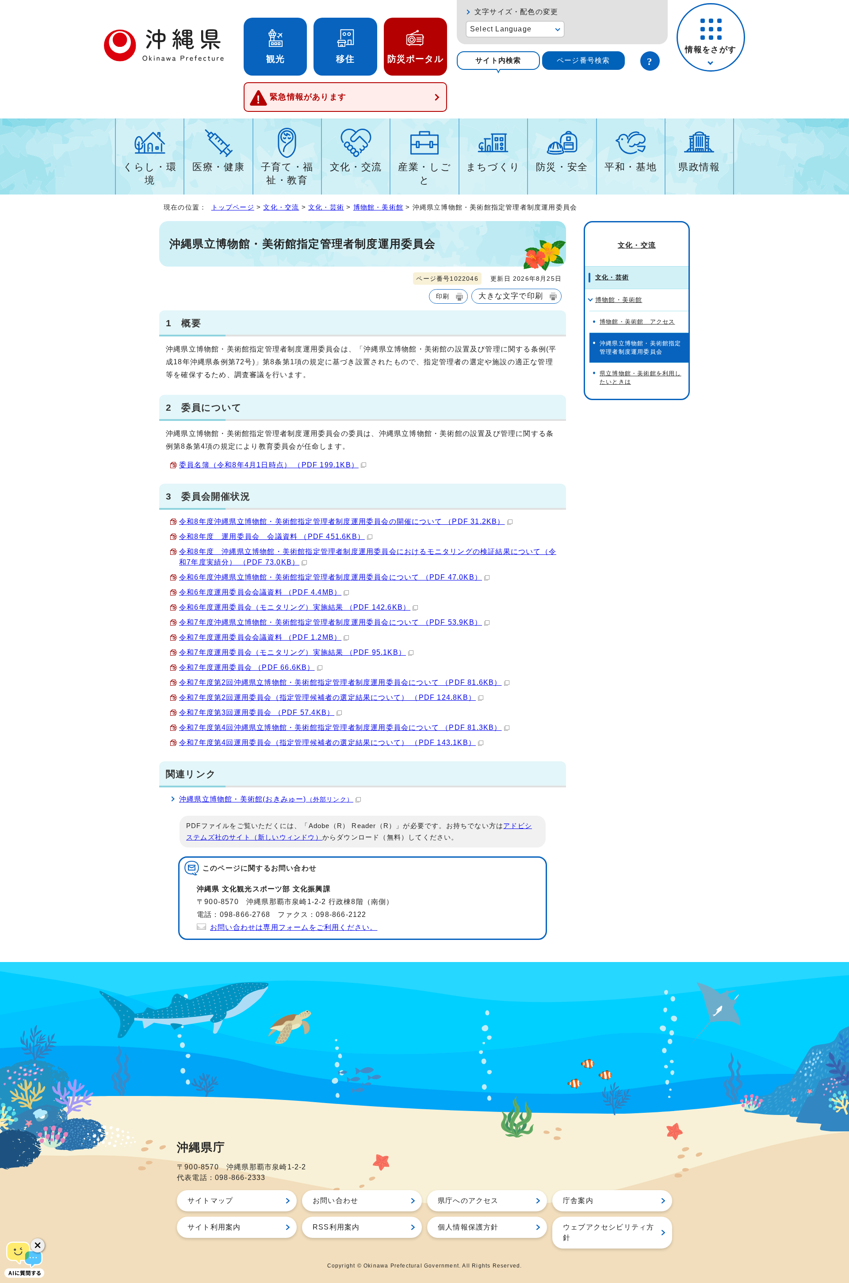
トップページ (232, 207)
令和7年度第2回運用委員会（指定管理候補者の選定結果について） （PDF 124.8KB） (327, 697)
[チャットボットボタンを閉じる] (38, 1245)
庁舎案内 (578, 1200)
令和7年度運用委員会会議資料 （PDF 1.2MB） (260, 637)
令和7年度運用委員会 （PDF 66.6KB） (247, 667)
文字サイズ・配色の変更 (516, 11)
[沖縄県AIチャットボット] (24, 1259)
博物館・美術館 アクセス (637, 321)
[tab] (498, 60)
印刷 (442, 296)
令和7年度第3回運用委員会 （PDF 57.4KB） (256, 712)
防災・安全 (562, 166)
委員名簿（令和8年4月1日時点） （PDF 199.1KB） (269, 465)
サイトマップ (210, 1200)
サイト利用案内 (214, 1227)
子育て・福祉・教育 (287, 173)
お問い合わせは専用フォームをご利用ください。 (293, 927)
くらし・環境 (149, 173)
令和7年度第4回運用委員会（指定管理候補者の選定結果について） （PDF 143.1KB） (327, 742)
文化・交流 (356, 166)
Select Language (501, 29)
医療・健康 (218, 166)
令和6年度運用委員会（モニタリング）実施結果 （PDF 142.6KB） (294, 607)
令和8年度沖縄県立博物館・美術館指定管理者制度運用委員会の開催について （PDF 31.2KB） (342, 521)
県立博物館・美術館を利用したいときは (640, 377)
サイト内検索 (498, 60)
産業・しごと (424, 173)
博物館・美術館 (378, 207)
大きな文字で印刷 (510, 295)
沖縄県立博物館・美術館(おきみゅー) (266, 799)
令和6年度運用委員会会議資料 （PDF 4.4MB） (260, 592)
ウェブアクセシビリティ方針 (608, 1232)
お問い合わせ (335, 1200)
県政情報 (699, 166)
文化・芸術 (326, 207)
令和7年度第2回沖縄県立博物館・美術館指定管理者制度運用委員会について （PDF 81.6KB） (340, 682)
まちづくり (493, 166)
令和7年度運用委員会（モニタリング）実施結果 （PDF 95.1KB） (292, 652)
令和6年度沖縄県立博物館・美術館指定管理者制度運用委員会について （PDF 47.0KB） (330, 577)
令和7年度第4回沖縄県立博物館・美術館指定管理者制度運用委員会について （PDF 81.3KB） (340, 727)
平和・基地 (630, 166)
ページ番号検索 (583, 60)
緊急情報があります (308, 96)
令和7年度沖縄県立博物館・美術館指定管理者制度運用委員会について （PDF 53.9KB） (330, 622)
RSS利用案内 (336, 1227)
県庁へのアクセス (468, 1200)
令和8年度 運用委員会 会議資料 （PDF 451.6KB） (272, 536)
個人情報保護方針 (468, 1227)
